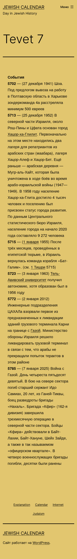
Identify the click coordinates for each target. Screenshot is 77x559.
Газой (35, 330)
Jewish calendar (23, 7)
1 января (31, 241)
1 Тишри (38, 267)
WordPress (41, 543)
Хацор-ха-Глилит (22, 134)
